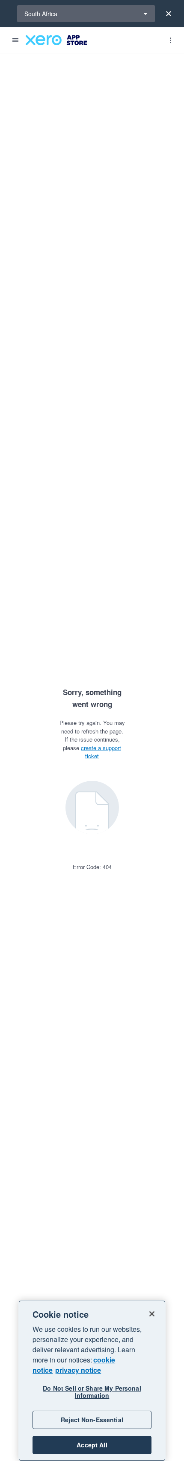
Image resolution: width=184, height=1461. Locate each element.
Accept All (92, 1445)
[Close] (168, 13)
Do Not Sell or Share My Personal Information (92, 1392)
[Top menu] (170, 40)
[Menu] (15, 40)
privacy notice (78, 1370)
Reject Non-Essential (92, 1419)
